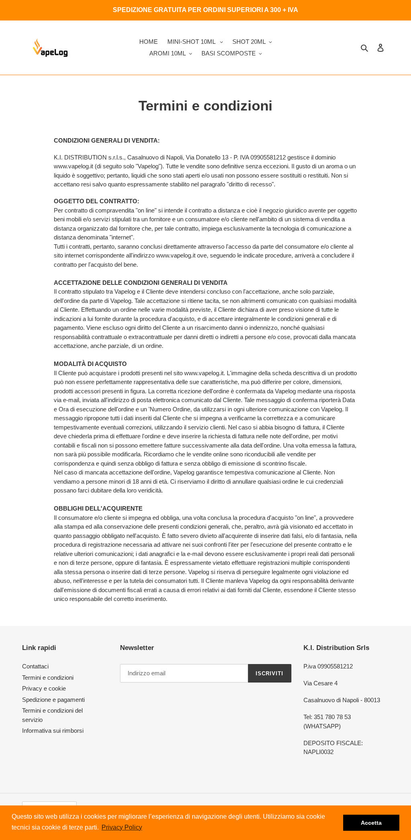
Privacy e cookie (44, 688)
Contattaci (35, 666)
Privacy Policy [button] (122, 827)
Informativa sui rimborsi (52, 730)
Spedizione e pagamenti (53, 699)
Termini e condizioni (47, 677)
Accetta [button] (371, 823)
